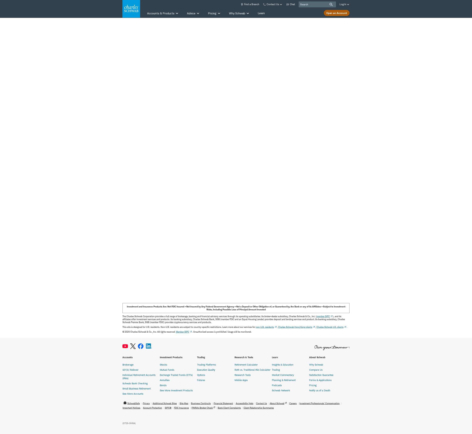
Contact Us (261, 403)
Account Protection (152, 407)
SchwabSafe (133, 403)
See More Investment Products (176, 390)
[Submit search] (331, 4)
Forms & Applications (320, 380)
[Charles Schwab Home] (131, 9)
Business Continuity (201, 403)
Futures (201, 380)
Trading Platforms (206, 364)
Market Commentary (283, 374)
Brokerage (127, 364)
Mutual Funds (167, 369)
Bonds (163, 385)
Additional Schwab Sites (165, 403)
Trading (276, 369)
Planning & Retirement (284, 380)
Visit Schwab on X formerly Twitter (133, 346)
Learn (261, 13)
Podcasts (277, 385)
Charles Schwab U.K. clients (329, 327)
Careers (293, 403)
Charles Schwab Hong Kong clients (295, 327)
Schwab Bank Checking (135, 383)
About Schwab (277, 403)
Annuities (164, 380)
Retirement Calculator (246, 364)
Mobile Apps (241, 380)
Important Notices (131, 407)
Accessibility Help (244, 403)
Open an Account (336, 13)
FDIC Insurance (181, 407)
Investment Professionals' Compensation (319, 403)
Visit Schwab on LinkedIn (149, 346)
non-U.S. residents (265, 327)
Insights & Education (282, 364)
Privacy (146, 403)
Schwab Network (281, 390)
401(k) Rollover (130, 369)
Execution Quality (206, 369)
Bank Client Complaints (229, 407)
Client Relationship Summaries (259, 407)
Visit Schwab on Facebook (140, 346)
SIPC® (168, 407)
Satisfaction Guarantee (321, 374)
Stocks (163, 364)
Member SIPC (182, 331)
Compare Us (315, 369)
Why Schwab (316, 364)
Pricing (313, 385)
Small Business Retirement (136, 388)
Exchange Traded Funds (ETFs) (176, 374)
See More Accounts (132, 393)
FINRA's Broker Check (202, 407)
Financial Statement (223, 403)
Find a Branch (251, 4)
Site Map (184, 403)
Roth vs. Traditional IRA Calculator (252, 369)
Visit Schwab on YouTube (125, 346)
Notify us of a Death (319, 390)
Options (201, 374)
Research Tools (243, 374)
